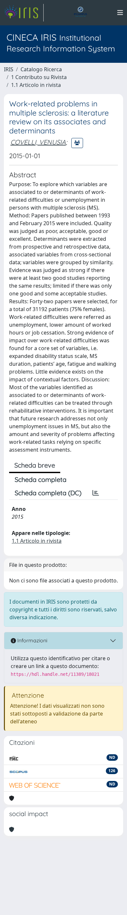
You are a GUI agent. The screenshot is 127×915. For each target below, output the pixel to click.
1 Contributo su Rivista (39, 77)
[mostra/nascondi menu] (120, 12)
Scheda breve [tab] (34, 465)
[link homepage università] (80, 12)
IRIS (8, 69)
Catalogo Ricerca (41, 69)
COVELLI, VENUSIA (38, 142)
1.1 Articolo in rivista (36, 85)
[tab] (96, 493)
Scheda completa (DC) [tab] (48, 493)
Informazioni (31, 640)
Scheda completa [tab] (40, 479)
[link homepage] (24, 12)
